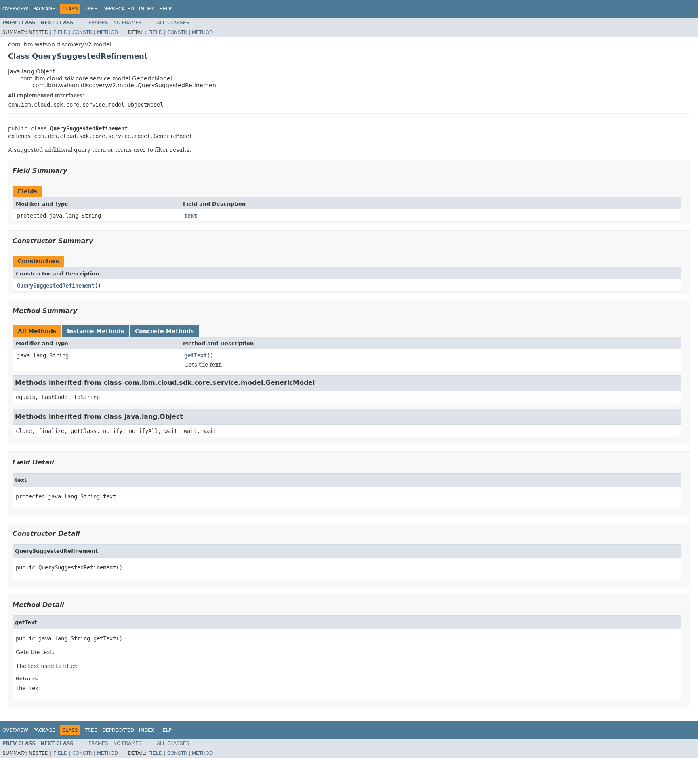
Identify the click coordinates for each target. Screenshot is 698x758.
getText (195, 355)
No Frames (127, 22)
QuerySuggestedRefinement (56, 285)
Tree (91, 9)
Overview (15, 9)
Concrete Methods (164, 331)
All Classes (173, 22)
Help (165, 9)
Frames (98, 22)
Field (60, 32)
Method (107, 32)
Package (44, 9)
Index (146, 9)
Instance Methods (95, 331)
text (190, 215)
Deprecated (118, 9)
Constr (82, 32)
